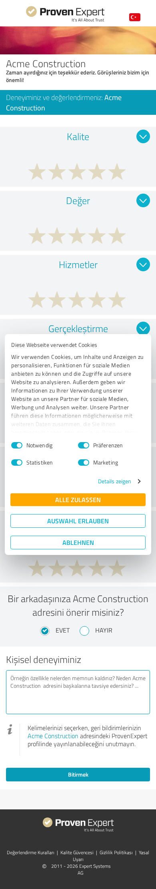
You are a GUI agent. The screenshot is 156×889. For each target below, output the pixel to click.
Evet (63, 630)
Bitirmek (78, 774)
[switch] (83, 445)
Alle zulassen (78, 499)
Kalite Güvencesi (77, 852)
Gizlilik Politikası (116, 852)
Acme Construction (53, 735)
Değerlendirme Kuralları (30, 852)
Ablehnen (78, 542)
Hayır (103, 630)
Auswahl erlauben (78, 520)
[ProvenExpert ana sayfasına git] (65, 20)
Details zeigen (114, 481)
